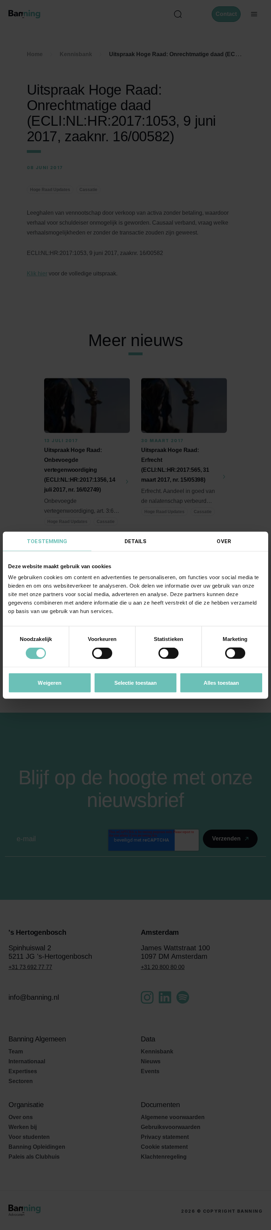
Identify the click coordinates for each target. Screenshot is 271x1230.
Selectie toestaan (135, 682)
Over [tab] (224, 541)
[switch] (102, 653)
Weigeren (49, 682)
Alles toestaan (221, 682)
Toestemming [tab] (47, 541)
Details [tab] (136, 541)
